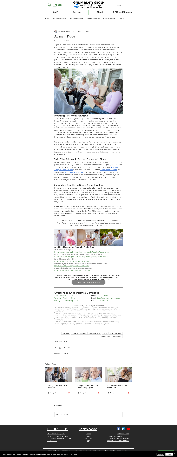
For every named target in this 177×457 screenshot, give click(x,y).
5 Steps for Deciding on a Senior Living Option (87, 386)
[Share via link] (69, 348)
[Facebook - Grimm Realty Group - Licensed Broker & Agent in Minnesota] (118, 428)
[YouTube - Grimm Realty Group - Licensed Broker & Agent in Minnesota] (128, 428)
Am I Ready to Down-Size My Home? (117, 386)
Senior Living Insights (115, 333)
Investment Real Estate (109, 18)
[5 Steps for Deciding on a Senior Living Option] (88, 374)
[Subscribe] (60, 5)
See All (130, 364)
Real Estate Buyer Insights (76, 18)
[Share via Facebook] (55, 348)
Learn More (88, 429)
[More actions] (121, 31)
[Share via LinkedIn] (64, 348)
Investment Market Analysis (118, 441)
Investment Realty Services (118, 438)
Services (88, 438)
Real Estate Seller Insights (93, 18)
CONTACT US (57, 429)
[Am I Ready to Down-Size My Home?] (118, 374)
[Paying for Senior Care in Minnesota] (58, 374)
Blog (88, 441)
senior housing (117, 336)
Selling (105, 333)
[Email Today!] (55, 5)
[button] (129, 18)
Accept (169, 454)
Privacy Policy (73, 454)
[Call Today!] (49, 5)
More (120, 18)
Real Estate (66, 333)
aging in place (105, 336)
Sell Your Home (123, 434)
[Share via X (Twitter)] (60, 348)
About (88, 436)
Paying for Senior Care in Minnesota (57, 386)
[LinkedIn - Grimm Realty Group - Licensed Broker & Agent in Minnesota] (123, 428)
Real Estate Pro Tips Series (59, 18)
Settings (160, 454)
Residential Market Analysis (118, 436)
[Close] (175, 454)
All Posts (47, 18)
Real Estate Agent (95, 333)
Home (88, 434)
